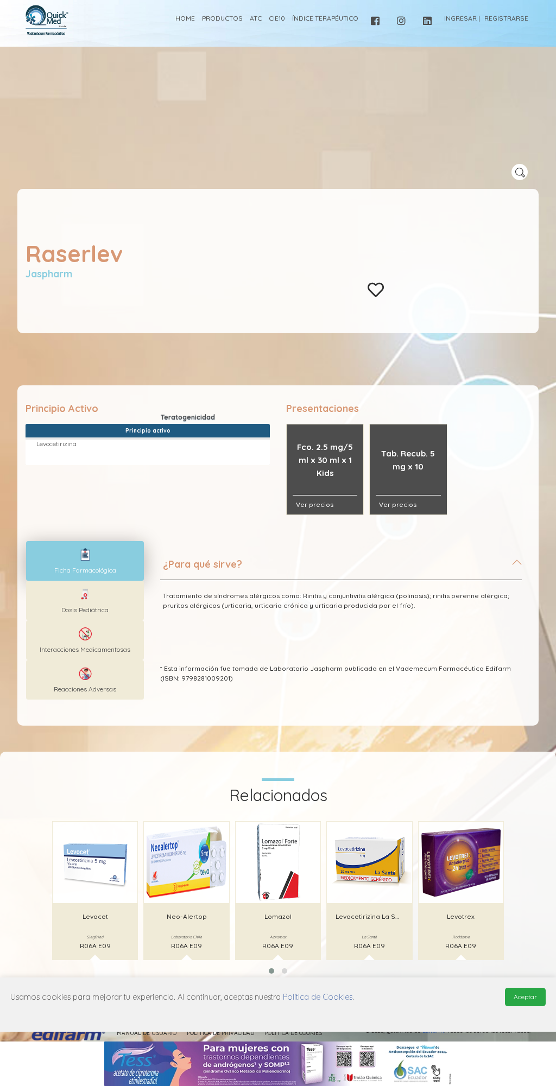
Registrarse (506, 18)
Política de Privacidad (220, 1033)
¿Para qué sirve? (202, 564)
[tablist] (85, 561)
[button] (271, 971)
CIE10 (277, 18)
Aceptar (525, 997)
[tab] (341, 568)
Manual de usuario (146, 1033)
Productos (222, 18)
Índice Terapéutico (325, 18)
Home (185, 18)
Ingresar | (462, 18)
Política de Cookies (293, 1033)
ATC (256, 18)
